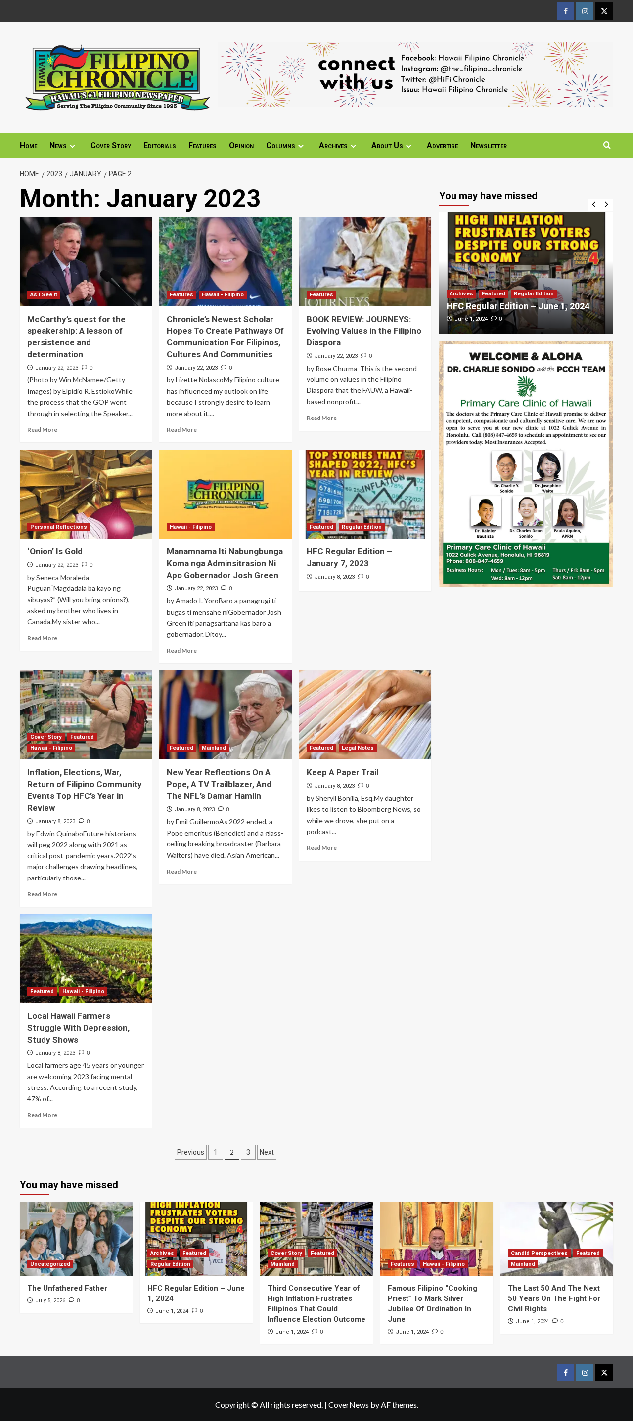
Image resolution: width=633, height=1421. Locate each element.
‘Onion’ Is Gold (55, 551)
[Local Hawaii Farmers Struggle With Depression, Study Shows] (86, 958)
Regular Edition (362, 527)
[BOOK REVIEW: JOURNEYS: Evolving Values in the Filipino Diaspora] (365, 261)
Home (28, 145)
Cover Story (110, 145)
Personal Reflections (58, 527)
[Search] (607, 145)
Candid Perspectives (539, 1253)
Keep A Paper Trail (342, 772)
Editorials (159, 145)
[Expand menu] (72, 146)
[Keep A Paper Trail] (365, 714)
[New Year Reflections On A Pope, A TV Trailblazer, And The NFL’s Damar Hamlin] (225, 714)
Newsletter (488, 145)
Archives (333, 145)
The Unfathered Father (67, 1288)
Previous (190, 1152)
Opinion (241, 145)
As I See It (43, 295)
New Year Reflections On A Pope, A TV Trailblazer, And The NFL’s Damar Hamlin (219, 784)
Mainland (214, 748)
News (58, 145)
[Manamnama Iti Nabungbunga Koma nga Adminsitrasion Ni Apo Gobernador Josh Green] (225, 494)
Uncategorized (50, 1264)
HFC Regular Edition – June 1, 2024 (518, 306)
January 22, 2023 (56, 368)
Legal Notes (358, 748)
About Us (387, 145)
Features (202, 145)
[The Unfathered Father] (76, 1239)
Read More (42, 429)
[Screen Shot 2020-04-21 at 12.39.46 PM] (415, 73)
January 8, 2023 (335, 577)
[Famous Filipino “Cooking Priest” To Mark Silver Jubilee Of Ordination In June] (436, 1239)
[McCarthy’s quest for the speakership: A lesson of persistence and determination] (86, 261)
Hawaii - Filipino (223, 295)
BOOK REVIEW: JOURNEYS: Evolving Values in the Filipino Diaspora (364, 331)
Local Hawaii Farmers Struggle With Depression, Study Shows (78, 1028)
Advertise (442, 145)
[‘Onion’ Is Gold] (86, 494)
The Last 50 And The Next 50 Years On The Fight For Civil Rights (554, 1298)
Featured (321, 527)
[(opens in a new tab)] (365, 494)
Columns (280, 145)
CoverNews (348, 1404)
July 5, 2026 (50, 1300)
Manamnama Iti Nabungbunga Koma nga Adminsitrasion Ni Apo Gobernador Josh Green (225, 563)
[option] (526, 273)
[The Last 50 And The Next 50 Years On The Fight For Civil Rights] (556, 1239)
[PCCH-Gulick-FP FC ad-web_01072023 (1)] (526, 462)
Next (267, 1152)
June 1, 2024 (471, 319)
